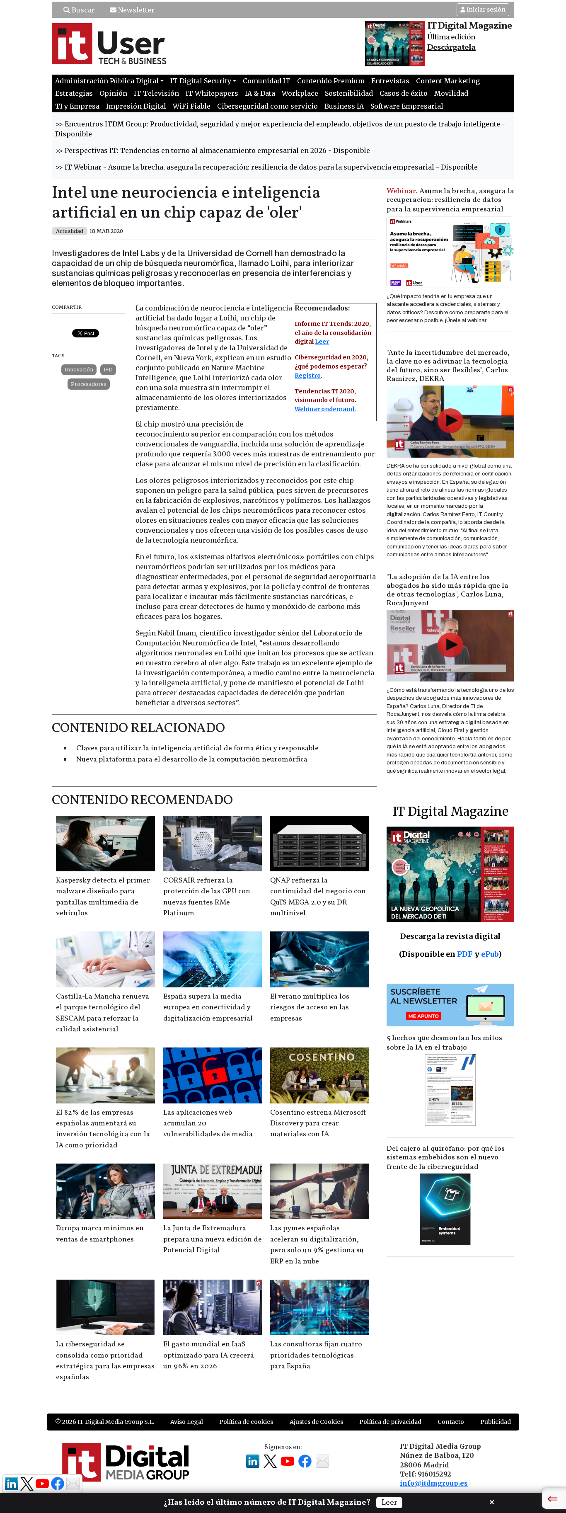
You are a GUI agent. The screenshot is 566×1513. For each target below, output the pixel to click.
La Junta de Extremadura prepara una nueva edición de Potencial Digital (212, 1239)
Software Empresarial (406, 106)
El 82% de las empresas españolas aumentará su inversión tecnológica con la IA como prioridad (103, 1129)
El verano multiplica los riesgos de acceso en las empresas (309, 1008)
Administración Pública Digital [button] (107, 81)
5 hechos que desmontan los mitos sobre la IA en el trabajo (444, 1043)
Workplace (300, 93)
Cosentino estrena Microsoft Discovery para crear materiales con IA (318, 1124)
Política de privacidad (390, 1422)
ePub (489, 954)
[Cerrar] (492, 1501)
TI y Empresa (77, 106)
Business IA (344, 106)
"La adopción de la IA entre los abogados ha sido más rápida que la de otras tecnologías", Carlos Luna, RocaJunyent (447, 590)
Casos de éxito (404, 93)
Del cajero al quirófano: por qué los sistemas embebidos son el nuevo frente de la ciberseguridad (446, 1158)
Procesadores (88, 384)
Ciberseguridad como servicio (267, 106)
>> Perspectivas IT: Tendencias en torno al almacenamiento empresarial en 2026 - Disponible (212, 150)
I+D (108, 369)
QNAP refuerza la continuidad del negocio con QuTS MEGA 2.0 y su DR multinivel (318, 897)
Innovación (79, 369)
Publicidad (495, 1422)
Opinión (113, 93)
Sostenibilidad (349, 93)
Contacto (451, 1422)
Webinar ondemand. (325, 409)
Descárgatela (451, 47)
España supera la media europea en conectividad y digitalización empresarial (208, 1008)
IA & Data (260, 93)
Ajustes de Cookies (316, 1422)
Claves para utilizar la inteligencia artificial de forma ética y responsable (197, 748)
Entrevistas (390, 81)
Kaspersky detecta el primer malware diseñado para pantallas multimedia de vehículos (103, 897)
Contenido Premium (331, 81)
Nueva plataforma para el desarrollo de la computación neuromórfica (191, 759)
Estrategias (74, 93)
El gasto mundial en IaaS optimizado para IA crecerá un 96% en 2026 (208, 1355)
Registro (308, 375)
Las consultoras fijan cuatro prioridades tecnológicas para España (316, 1355)
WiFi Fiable (191, 106)
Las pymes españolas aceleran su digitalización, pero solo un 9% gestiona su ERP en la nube (317, 1244)
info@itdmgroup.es (434, 1483)
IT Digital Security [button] (200, 81)
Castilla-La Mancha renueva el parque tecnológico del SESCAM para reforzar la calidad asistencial (102, 1013)
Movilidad (451, 93)
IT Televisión (156, 93)
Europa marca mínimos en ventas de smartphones (100, 1233)
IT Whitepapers (212, 93)
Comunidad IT (266, 81)
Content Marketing (448, 81)
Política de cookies (246, 1422)
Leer (322, 341)
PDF (465, 954)
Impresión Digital (136, 106)
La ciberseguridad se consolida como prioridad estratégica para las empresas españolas (105, 1360)
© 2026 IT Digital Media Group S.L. (104, 1422)
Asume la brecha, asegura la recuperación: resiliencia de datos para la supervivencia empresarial (450, 200)
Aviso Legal (186, 1422)
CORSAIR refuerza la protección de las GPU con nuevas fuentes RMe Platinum (206, 897)
